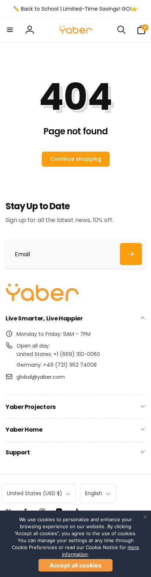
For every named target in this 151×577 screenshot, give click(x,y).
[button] (10, 30)
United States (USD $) (34, 493)
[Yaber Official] (42, 299)
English (93, 493)
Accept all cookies (75, 565)
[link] (75, 9)
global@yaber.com (40, 377)
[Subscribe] (131, 254)
